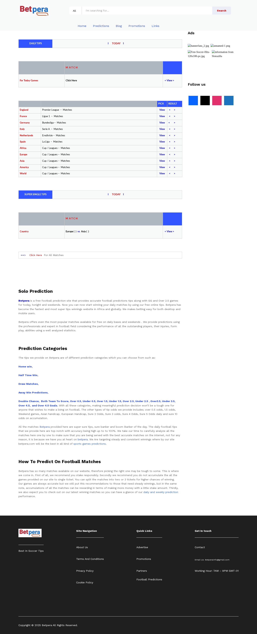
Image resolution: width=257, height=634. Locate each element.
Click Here (35, 255)
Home (82, 25)
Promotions (136, 25)
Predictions (101, 25)
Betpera (45, 426)
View (162, 110)
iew (170, 80)
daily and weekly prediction (160, 492)
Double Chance (28, 401)
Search (221, 10)
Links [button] (155, 25)
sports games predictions (89, 443)
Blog (119, 25)
